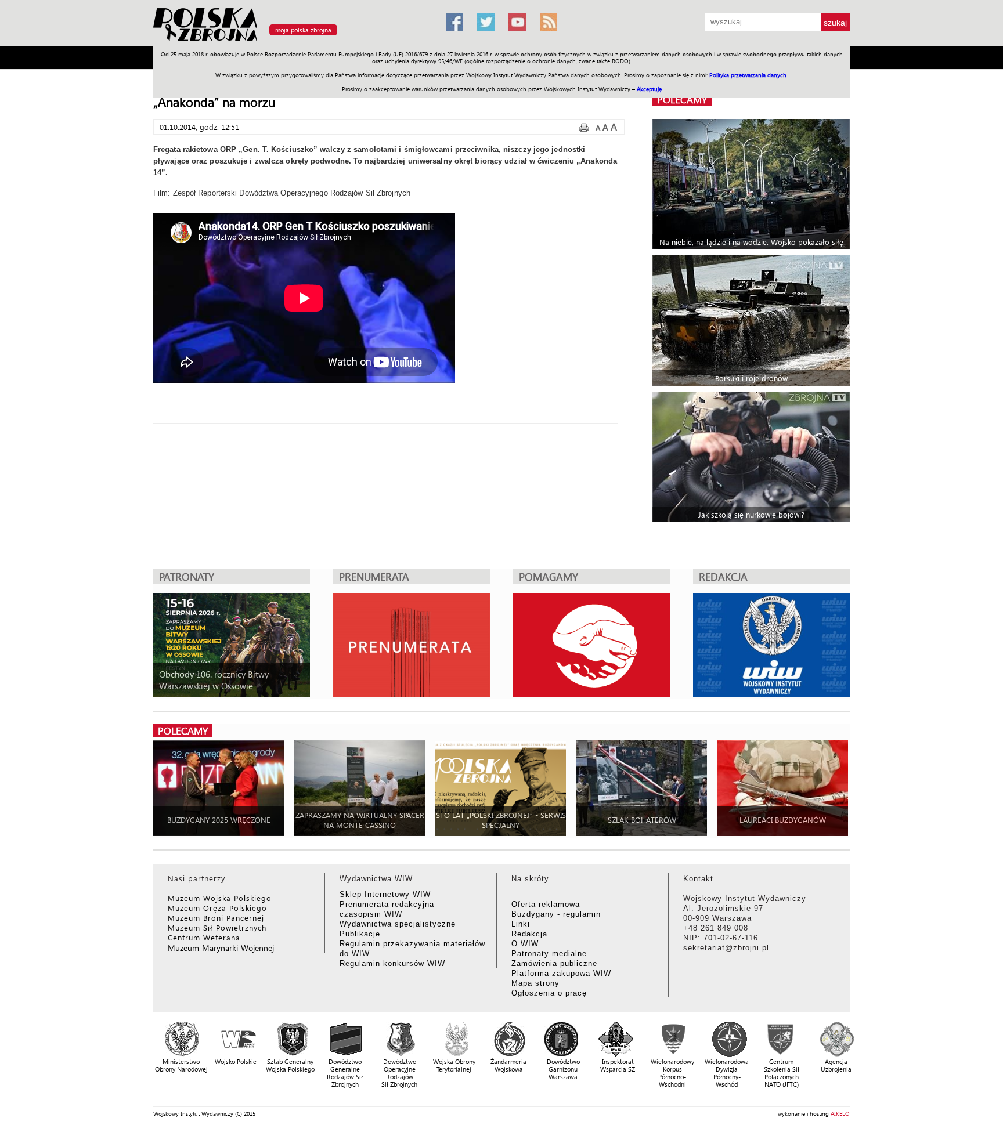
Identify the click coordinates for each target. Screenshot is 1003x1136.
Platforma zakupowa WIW (561, 973)
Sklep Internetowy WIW (385, 894)
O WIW (525, 943)
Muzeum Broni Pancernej (216, 917)
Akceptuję (649, 88)
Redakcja (529, 933)
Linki (520, 924)
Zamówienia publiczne (554, 963)
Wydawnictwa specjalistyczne (398, 924)
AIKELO (840, 1113)
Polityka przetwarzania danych (747, 74)
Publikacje (360, 933)
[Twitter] (486, 22)
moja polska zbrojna (303, 30)
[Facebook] (454, 22)
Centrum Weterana (204, 937)
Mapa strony (535, 983)
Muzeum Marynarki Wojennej (221, 947)
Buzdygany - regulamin (556, 914)
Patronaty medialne (549, 953)
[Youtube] (517, 22)
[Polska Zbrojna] (292, 41)
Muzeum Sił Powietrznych (217, 927)
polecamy (682, 99)
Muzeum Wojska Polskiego (220, 898)
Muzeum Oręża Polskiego (217, 908)
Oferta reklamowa (545, 904)
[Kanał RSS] (548, 22)
